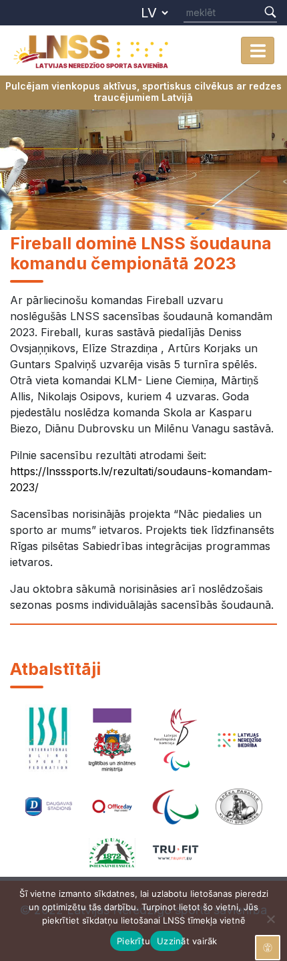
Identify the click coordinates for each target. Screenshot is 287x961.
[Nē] (270, 919)
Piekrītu (130, 941)
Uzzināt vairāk (170, 941)
